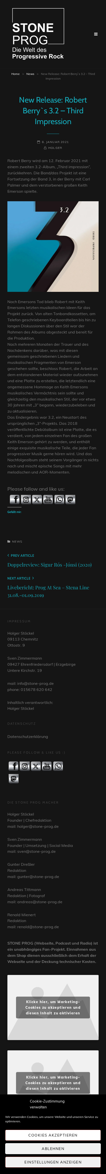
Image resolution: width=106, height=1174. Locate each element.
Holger (55, 148)
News (30, 74)
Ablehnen (53, 1148)
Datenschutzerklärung (27, 736)
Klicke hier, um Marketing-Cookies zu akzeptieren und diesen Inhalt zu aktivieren (53, 1007)
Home (15, 74)
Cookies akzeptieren (53, 1135)
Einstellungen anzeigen (53, 1162)
